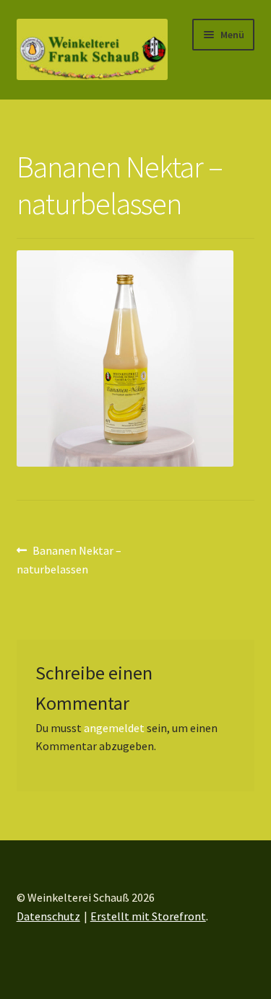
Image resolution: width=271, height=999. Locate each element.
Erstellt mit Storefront (148, 916)
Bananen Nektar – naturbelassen (69, 559)
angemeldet (114, 728)
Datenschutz (48, 916)
